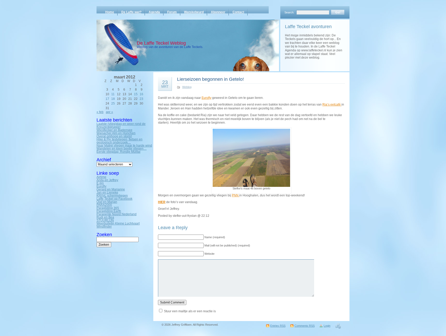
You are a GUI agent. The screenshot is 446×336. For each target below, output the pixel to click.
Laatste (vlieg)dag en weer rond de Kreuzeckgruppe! (121, 125)
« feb (100, 112)
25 (113, 103)
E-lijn (100, 183)
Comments (304, 325)
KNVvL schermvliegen (112, 195)
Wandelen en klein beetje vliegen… (122, 148)
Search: (289, 12)
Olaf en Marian (107, 202)
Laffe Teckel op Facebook (114, 199)
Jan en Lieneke (107, 192)
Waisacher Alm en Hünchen (116, 133)
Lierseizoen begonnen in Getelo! (210, 79)
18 (113, 98)
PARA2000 (104, 205)
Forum (172, 12)
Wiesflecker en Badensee (114, 130)
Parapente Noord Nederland (117, 214)
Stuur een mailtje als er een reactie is (190, 311)
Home (109, 12)
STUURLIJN (105, 220)
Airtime (101, 177)
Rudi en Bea (105, 217)
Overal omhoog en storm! (114, 136)
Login (327, 325)
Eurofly (101, 186)
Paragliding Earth (109, 211)
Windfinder (104, 226)
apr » (109, 112)
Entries (277, 325)
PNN (235, 195)
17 (107, 98)
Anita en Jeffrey (107, 180)
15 (136, 94)
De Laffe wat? (131, 12)
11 (113, 94)
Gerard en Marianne (111, 189)
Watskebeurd (194, 12)
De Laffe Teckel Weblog (161, 43)
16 (141, 94)
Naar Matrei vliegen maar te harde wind (124, 145)
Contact (238, 12)
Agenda (154, 12)
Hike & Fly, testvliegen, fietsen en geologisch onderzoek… (119, 141)
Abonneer (218, 12)
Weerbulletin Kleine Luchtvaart (118, 223)
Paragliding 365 (108, 208)
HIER (161, 202)
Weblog (187, 87)
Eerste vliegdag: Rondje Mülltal (118, 152)
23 (141, 98)
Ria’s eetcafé (331, 104)
